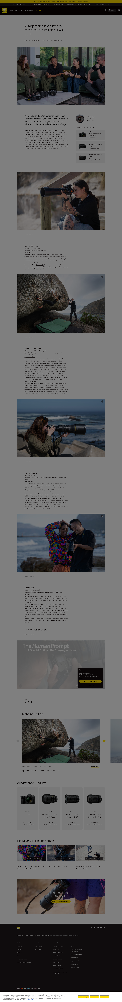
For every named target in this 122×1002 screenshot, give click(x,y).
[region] (61, 997)
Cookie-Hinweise (30, 999)
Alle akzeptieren (104, 996)
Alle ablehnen (94, 996)
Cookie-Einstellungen (83, 996)
